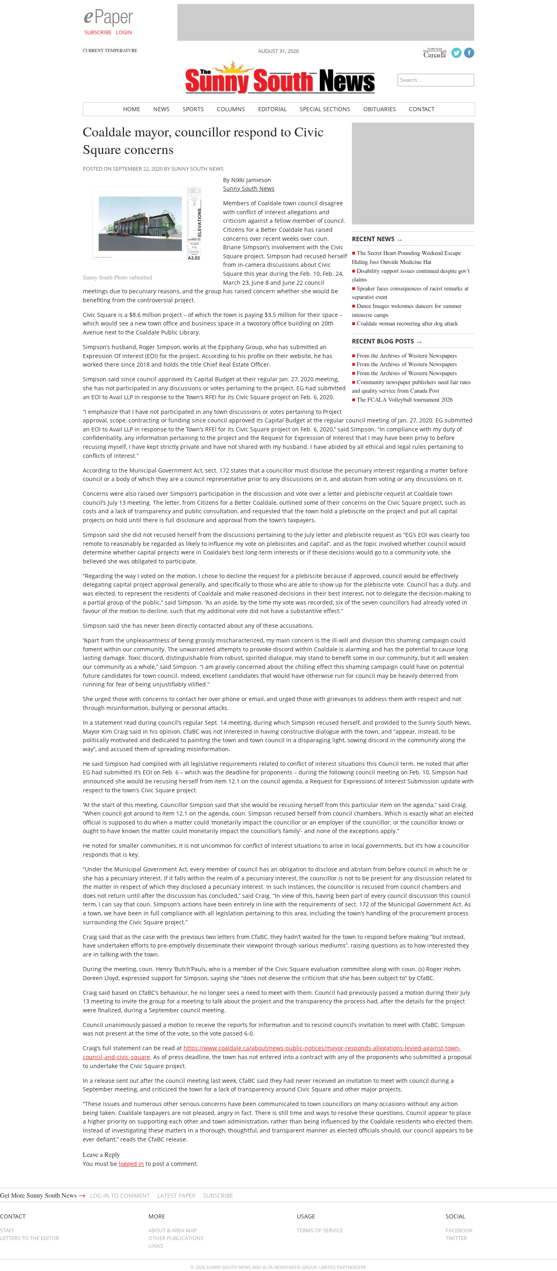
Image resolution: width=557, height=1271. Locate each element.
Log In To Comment (120, 1195)
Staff (7, 1230)
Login (124, 32)
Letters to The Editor (29, 1238)
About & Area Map (172, 1230)
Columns (231, 109)
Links (155, 1245)
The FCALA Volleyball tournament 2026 (405, 399)
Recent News (377, 238)
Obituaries (379, 109)
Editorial (272, 109)
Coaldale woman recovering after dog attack (407, 323)
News (161, 109)
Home (131, 109)
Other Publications (175, 1238)
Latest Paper (176, 1195)
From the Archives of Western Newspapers (407, 355)
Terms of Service (320, 1230)
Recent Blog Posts (387, 340)
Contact (422, 109)
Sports (193, 109)
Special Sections (325, 109)
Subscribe (97, 32)
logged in (131, 1164)
